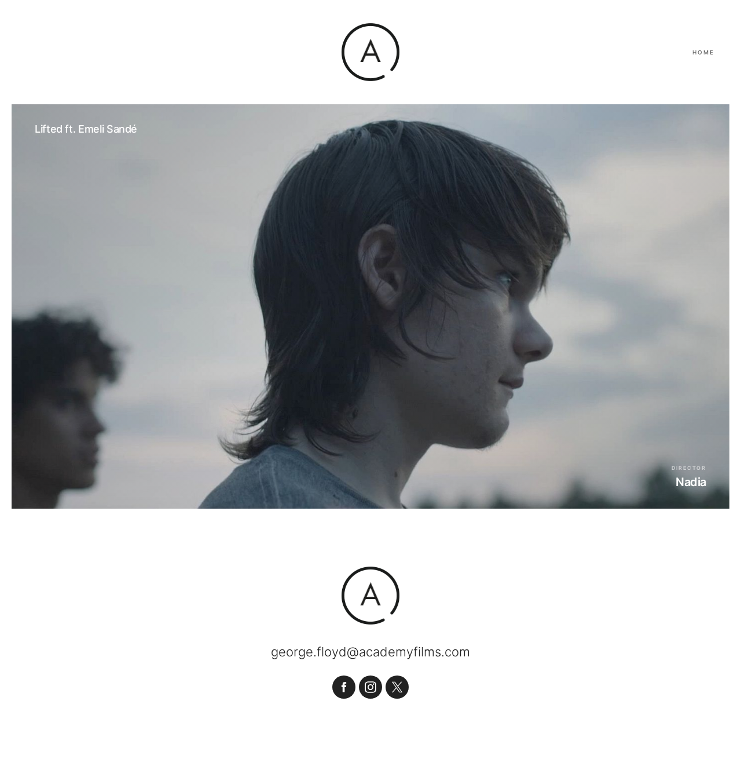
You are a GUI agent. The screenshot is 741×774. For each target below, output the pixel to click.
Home (703, 52)
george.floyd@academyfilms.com (370, 651)
